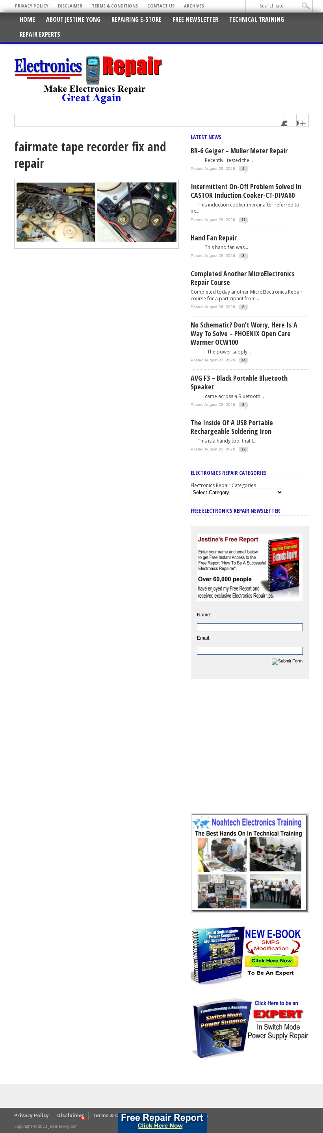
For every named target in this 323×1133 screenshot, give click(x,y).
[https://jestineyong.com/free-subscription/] (162, 1123)
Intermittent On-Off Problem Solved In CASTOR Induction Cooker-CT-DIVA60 (246, 190)
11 (243, 220)
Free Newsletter (195, 19)
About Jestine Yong (73, 19)
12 (243, 449)
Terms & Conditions (115, 6)
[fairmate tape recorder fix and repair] (96, 247)
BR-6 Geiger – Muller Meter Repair (239, 150)
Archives (194, 6)
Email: (203, 638)
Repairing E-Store (136, 19)
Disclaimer (70, 6)
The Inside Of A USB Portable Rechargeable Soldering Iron (232, 426)
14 (243, 360)
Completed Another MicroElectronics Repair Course (243, 278)
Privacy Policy (31, 6)
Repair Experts (40, 34)
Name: (204, 615)
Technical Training (256, 19)
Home (27, 19)
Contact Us (160, 6)
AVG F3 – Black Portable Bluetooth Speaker (239, 382)
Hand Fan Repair (214, 237)
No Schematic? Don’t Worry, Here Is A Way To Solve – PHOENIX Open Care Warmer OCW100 (244, 333)
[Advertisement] (250, 752)
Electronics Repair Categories (223, 485)
